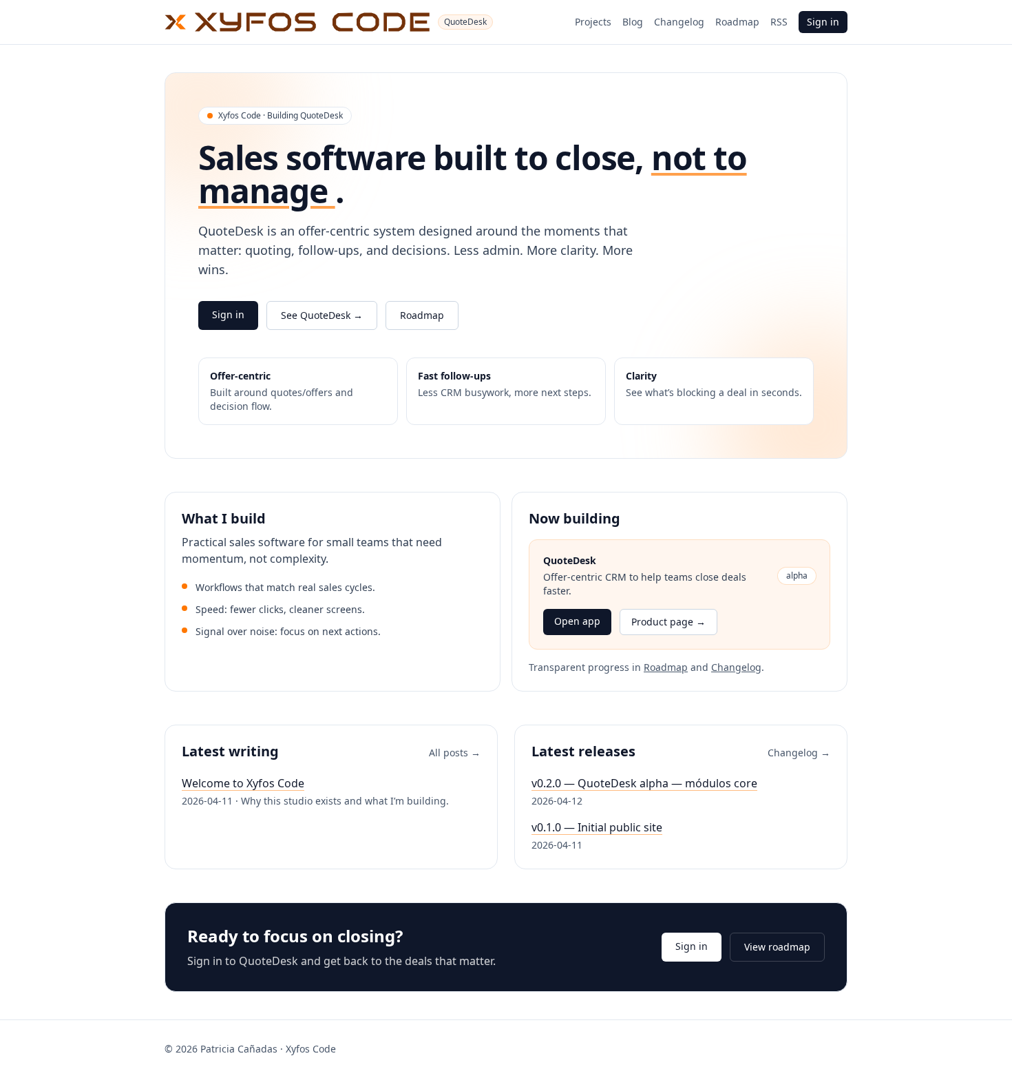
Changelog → (799, 752)
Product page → (668, 621)
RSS (779, 21)
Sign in (823, 21)
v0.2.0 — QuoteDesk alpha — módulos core (644, 783)
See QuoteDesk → (322, 315)
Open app (577, 621)
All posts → (455, 752)
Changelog (679, 21)
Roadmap (737, 21)
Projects (593, 21)
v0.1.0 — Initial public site (596, 827)
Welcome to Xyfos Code (243, 783)
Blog (632, 21)
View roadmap (777, 946)
